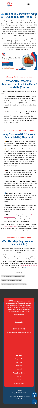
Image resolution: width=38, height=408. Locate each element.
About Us (19, 366)
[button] (28, 4)
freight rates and (25, 265)
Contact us (33, 265)
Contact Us (19, 369)
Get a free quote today (10, 226)
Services (19, 362)
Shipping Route (19, 383)
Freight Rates (19, 359)
